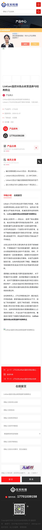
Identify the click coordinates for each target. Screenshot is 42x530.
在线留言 (18, 195)
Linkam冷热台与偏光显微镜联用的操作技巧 (22, 180)
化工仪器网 (14, 527)
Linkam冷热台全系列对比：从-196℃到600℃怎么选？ (22, 176)
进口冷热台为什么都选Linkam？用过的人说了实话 (22, 185)
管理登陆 (23, 527)
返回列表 (10, 374)
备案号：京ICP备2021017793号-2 (17, 524)
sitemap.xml (35, 524)
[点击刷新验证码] (27, 467)
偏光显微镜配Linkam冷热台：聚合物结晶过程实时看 (22, 171)
